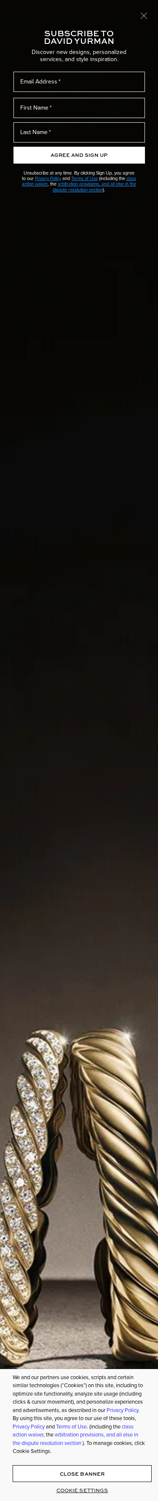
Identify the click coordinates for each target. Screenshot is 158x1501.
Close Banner (82, 1473)
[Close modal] (144, 15)
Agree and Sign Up (79, 155)
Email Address (38, 81)
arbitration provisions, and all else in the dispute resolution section (94, 186)
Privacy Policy (48, 178)
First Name (34, 107)
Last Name (34, 132)
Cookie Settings (82, 1490)
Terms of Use (84, 178)
